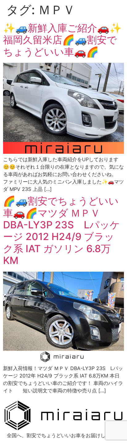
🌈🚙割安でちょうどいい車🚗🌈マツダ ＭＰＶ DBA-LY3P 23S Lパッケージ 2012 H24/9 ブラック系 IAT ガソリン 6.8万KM (61, 230)
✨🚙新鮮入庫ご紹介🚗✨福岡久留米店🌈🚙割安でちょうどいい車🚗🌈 (62, 40)
